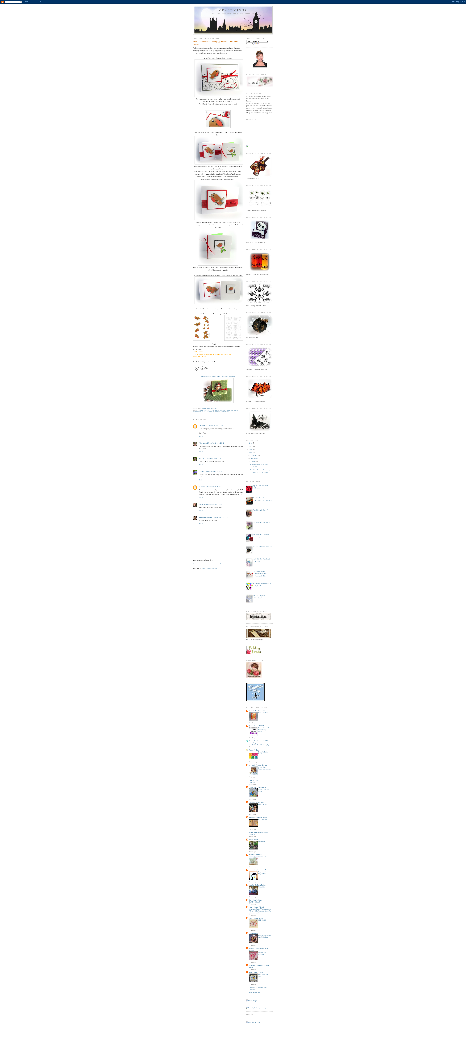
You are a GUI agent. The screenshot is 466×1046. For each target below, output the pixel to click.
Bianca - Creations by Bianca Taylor (259, 966)
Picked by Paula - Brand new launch (263, 753)
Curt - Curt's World (255, 900)
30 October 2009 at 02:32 (213, 487)
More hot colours (263, 713)
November (254, 458)
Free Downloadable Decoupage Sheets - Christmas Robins (260, 471)
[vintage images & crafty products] (255, 701)
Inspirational (253, 933)
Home (221, 564)
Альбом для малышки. (262, 953)
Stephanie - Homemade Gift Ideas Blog (258, 742)
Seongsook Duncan (205, 517)
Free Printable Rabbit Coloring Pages (259, 745)
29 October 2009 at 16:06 (214, 425)
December (254, 455)
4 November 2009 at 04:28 (213, 504)
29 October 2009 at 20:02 (215, 443)
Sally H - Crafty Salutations (258, 711)
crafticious (233, 10)
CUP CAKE (262, 920)
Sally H (201, 458)
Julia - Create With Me (257, 726)
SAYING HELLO (254, 902)
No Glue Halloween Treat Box (262, 547)
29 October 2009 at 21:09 (213, 458)
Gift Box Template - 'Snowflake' (259, 596)
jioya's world (253, 839)
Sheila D (201, 486)
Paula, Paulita (254, 750)
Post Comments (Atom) (209, 568)
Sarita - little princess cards (258, 832)
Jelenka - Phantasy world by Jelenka (258, 949)
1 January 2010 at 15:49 (220, 517)
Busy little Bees (262, 819)
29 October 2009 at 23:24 (213, 471)
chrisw (201, 504)
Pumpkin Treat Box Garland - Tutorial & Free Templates (262, 499)
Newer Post (196, 564)
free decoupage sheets (209, 410)
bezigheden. (261, 841)
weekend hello (262, 857)
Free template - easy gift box (262, 522)
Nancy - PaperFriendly (257, 907)
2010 (251, 449)
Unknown (202, 425)
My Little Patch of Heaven (258, 765)
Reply (201, 436)
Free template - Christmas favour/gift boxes (261, 535)
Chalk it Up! (261, 887)
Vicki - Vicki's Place (256, 972)
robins (217, 411)
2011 (251, 446)
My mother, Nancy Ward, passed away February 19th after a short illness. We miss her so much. (260, 911)
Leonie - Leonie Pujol (256, 802)
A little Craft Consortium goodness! (264, 768)
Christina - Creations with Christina (257, 988)
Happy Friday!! (262, 804)
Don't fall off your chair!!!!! (263, 975)
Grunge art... (252, 834)
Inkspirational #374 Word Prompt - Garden (263, 730)
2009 (251, 452)
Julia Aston (203, 443)
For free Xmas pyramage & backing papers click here (218, 376)
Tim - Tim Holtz (254, 992)
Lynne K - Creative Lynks (257, 787)
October (253, 461)
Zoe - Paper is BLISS (256, 918)
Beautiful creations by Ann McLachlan (264, 936)
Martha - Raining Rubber (257, 885)
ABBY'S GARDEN (255, 854)
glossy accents (226, 410)
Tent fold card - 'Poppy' (260, 510)
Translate (262, 44)
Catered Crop (253, 780)
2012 (251, 443)
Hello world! (252, 782)
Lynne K (202, 471)
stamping (225, 411)
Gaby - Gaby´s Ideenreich (257, 870)
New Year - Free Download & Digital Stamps (262, 584)
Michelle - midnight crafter (258, 817)
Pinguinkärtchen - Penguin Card (263, 873)
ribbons (211, 411)
